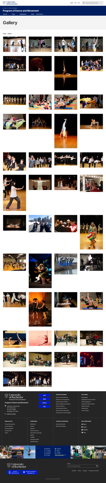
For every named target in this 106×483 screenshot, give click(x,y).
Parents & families (9, 428)
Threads (48, 455)
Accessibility (84, 397)
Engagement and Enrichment (88, 399)
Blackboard (33, 424)
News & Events (39, 14)
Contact (32, 426)
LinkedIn (58, 453)
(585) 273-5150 (11, 414)
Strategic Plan (84, 408)
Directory (32, 428)
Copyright (85, 470)
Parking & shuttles (34, 439)
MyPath (32, 435)
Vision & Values (85, 410)
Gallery (32, 14)
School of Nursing (60, 406)
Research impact (85, 406)
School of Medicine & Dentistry (63, 404)
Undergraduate (23, 14)
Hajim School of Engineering (62, 399)
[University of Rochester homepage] (10, 3)
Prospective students (10, 424)
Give (79, 2)
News (84, 424)
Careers (44, 402)
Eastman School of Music (62, 401)
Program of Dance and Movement (21, 10)
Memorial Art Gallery (61, 426)
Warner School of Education (62, 410)
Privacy (79, 470)
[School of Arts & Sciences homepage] (15, 397)
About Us (5, 14)
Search (68, 463)
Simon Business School (61, 408)
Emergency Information (94, 470)
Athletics (85, 430)
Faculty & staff (8, 430)
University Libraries (60, 424)
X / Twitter (48, 451)
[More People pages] (16, 14)
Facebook (48, 449)
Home (4, 33)
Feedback (74, 470)
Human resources (34, 430)
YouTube (59, 449)
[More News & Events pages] (44, 14)
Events (85, 427)
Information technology (36, 433)
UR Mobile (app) (34, 441)
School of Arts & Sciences (10, 8)
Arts (85, 432)
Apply (71, 2)
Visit (75, 2)
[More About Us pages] (9, 14)
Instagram (48, 453)
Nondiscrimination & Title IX (88, 404)
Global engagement (86, 401)
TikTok (57, 451)
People (13, 14)
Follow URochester (59, 455)
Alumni (6, 433)
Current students (9, 426)
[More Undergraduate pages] (28, 14)
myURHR (32, 437)
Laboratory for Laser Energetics (63, 412)
